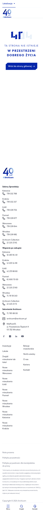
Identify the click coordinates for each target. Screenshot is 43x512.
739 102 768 (12, 194)
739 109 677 (12, 218)
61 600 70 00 (12, 280)
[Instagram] (10, 336)
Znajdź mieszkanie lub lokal (9, 359)
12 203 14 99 (12, 263)
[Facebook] (3, 336)
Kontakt (26, 370)
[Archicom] (21, 13)
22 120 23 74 (12, 304)
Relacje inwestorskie (28, 347)
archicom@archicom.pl (17, 319)
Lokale (5, 351)
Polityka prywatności (11, 458)
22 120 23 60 (12, 288)
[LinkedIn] (16, 336)
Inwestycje (6, 346)
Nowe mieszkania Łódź (7, 381)
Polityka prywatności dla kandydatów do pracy (18, 464)
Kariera (26, 365)
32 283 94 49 (12, 255)
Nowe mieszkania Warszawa (7, 370)
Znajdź (21, 509)
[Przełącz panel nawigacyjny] (8, 506)
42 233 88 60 (12, 271)
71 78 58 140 (12, 296)
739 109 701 (12, 210)
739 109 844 (12, 226)
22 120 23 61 (12, 243)
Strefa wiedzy (29, 354)
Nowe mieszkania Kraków (7, 426)
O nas (25, 359)
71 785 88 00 (12, 313)
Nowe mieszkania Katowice (7, 415)
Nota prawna (8, 453)
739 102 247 (12, 202)
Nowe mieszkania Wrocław (7, 404)
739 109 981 (12, 235)
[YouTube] (22, 336)
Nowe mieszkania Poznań (7, 393)
